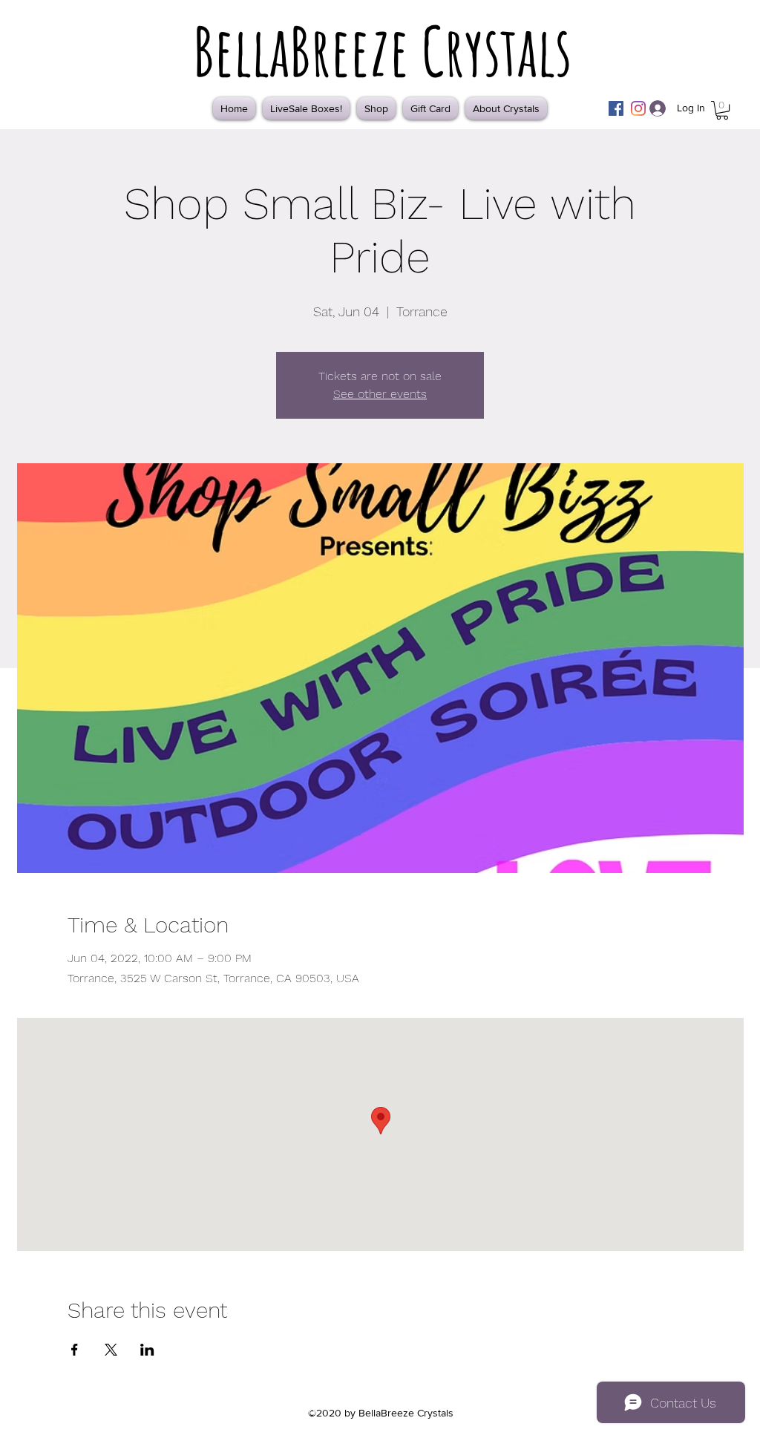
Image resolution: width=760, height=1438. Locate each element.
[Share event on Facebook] (75, 1350)
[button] (722, 110)
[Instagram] (638, 108)
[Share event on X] (111, 1350)
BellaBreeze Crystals (382, 50)
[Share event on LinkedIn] (147, 1350)
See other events (380, 394)
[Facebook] (616, 108)
